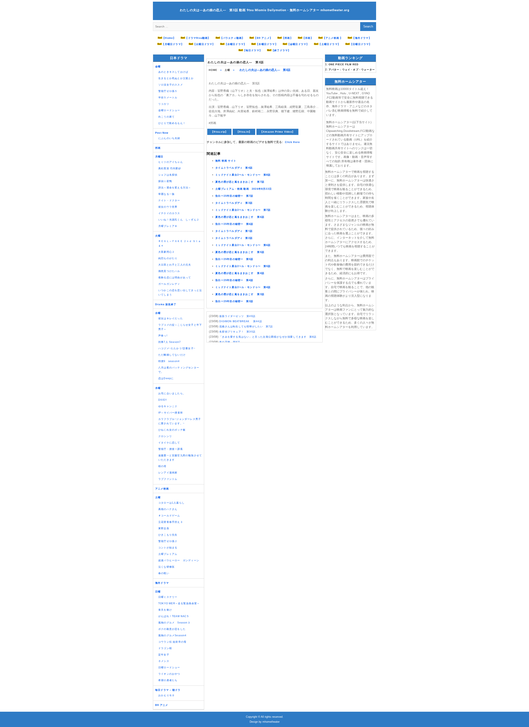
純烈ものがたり (167, 258)
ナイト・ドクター (169, 200)
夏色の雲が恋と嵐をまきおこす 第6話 (239, 217)
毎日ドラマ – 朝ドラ (167, 690)
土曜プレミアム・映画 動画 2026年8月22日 (243, 188)
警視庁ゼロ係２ (167, 541)
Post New (161, 132)
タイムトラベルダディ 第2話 (234, 238)
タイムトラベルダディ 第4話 (234, 167)
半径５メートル (167, 97)
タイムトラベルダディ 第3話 (234, 202)
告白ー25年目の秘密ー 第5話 (234, 259)
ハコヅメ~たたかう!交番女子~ (176, 348)
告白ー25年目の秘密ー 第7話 (234, 195)
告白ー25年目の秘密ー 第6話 (234, 224)
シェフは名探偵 (167, 174)
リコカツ (163, 103)
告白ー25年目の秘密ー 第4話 (234, 280)
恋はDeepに (166, 378)
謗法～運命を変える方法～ (174, 187)
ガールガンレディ (169, 283)
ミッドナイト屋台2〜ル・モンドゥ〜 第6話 (242, 245)
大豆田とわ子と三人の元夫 (174, 264)
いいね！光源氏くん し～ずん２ (178, 219)
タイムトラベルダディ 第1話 (234, 231)
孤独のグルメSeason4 (172, 635)
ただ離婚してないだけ (172, 354)
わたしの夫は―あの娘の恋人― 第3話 (236, 62)
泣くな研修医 (166, 566)
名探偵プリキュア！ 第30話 (237, 331)
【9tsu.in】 (243, 131)
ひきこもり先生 (167, 534)
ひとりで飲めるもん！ (172, 123)
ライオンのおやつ (169, 673)
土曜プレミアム (167, 554)
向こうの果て (166, 116)
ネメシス (163, 661)
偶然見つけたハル (169, 271)
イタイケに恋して (169, 442)
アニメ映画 (162, 488)
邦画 (158, 148)
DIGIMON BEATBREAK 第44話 (240, 321)
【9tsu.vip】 (219, 131)
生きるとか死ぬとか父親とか (176, 78)
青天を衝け (165, 609)
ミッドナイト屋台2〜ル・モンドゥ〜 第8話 (242, 174)
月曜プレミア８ (167, 226)
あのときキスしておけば (173, 71)
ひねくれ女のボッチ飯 (172, 429)
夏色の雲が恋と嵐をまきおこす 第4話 (239, 273)
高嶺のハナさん (167, 509)
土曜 (227, 70)
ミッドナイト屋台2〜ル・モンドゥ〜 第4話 (242, 287)
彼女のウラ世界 (167, 206)
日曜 (158, 591)
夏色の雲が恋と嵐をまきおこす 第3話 (239, 294)
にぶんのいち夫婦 (169, 138)
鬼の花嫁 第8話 (229, 342)
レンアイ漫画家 (167, 472)
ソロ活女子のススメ (170, 84)
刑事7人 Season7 (169, 342)
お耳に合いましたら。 (172, 393)
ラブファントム (167, 479)
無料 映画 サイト (225, 160)
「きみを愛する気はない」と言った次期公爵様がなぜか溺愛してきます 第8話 (267, 336)
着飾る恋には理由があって (174, 277)
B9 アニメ (161, 705)
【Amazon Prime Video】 (277, 131)
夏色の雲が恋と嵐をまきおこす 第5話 (239, 252)
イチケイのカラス (169, 213)
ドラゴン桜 (165, 648)
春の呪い (163, 573)
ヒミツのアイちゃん (170, 162)
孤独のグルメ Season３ (174, 622)
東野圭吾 (163, 528)
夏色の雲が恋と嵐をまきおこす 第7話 (239, 181)
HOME (213, 70)
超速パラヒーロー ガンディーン (178, 560)
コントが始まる (167, 547)
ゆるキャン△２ (167, 406)
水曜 (158, 313)
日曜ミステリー (167, 597)
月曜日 (159, 156)
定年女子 (163, 654)
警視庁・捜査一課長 (170, 449)
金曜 (158, 66)
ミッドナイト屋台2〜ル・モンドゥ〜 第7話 (242, 210)
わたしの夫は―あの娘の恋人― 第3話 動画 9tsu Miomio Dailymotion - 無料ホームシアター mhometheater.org (264, 10)
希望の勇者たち (167, 680)
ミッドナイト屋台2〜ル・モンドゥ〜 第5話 (242, 266)
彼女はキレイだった (170, 318)
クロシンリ (165, 436)
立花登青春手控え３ (170, 522)
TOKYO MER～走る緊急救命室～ (179, 603)
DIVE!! (162, 399)
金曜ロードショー (169, 110)
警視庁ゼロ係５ (167, 91)
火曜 (158, 235)
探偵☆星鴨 (165, 181)
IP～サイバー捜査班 (170, 412)
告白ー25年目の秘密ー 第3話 (234, 301)
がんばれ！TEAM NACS (173, 616)
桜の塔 (162, 466)
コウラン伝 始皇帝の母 (172, 641)
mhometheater (271, 721)
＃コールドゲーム (169, 515)
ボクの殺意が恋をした (172, 629)
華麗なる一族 (166, 194)
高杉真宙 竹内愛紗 (169, 168)
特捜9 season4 (169, 361)
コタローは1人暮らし (171, 502)
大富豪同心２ (166, 251)
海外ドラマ (162, 583)
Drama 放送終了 (165, 304)
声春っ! (162, 335)
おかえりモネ (166, 695)
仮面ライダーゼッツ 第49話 (237, 316)
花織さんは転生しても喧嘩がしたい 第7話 (246, 326)
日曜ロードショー (169, 667)
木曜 (158, 388)
